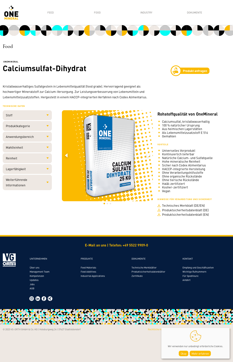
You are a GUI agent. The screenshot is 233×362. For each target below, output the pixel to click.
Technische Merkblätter (144, 267)
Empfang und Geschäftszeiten (198, 267)
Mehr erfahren (200, 353)
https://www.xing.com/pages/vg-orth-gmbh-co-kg (50, 298)
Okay (183, 353)
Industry (146, 12)
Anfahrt (187, 280)
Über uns (34, 267)
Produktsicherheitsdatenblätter (148, 271)
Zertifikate (137, 276)
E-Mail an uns (95, 245)
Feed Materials (88, 267)
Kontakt (188, 258)
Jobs (32, 284)
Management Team (39, 271)
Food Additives (88, 271)
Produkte (87, 258)
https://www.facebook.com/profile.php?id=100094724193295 (44, 298)
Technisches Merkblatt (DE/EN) (183, 205)
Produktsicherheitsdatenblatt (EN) (185, 214)
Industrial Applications (93, 276)
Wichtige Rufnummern (194, 271)
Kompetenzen (37, 276)
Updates (34, 280)
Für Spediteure (190, 276)
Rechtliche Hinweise (158, 329)
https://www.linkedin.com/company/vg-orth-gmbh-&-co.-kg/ (37, 298)
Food (97, 12)
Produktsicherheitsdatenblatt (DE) (185, 210)
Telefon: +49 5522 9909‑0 (128, 245)
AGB (32, 288)
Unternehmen (38, 258)
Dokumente (194, 12)
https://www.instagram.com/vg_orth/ (31, 298)
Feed (50, 12)
